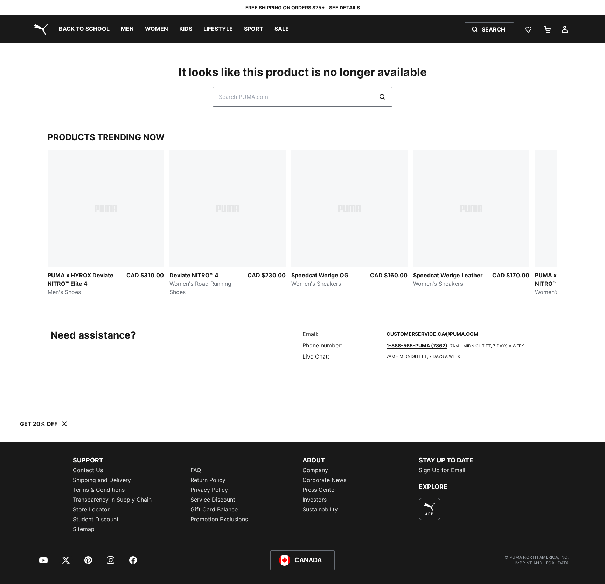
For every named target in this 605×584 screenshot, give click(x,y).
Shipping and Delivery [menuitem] (102, 479)
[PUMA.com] (39, 29)
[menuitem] (84, 29)
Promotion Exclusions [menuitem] (219, 519)
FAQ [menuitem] (195, 470)
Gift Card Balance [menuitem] (214, 509)
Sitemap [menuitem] (84, 528)
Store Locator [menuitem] (91, 509)
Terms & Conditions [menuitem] (99, 489)
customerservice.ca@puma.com (432, 334)
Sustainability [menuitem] (320, 509)
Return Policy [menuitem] (207, 479)
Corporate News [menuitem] (324, 479)
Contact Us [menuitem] (88, 470)
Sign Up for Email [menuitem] (442, 470)
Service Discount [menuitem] (212, 499)
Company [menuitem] (315, 470)
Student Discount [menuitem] (96, 519)
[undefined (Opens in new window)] (429, 509)
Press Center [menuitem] (319, 489)
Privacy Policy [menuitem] (209, 489)
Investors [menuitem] (314, 499)
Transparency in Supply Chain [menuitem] (112, 499)
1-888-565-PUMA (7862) (417, 345)
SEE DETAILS (344, 8)
